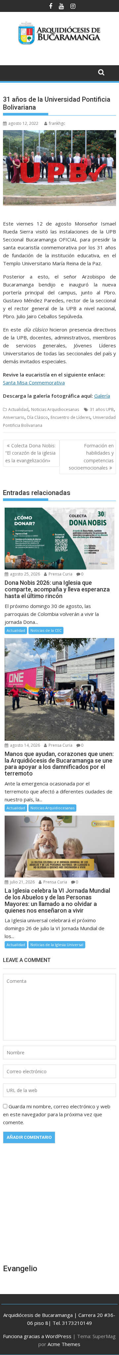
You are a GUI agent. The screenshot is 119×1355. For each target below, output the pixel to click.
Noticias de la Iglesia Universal (56, 944)
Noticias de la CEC (45, 630)
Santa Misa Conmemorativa (34, 382)
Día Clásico (37, 417)
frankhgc (57, 123)
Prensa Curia (60, 574)
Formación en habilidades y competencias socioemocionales (91, 456)
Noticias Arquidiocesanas (55, 409)
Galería (102, 395)
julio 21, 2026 (22, 882)
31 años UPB (102, 409)
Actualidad (18, 409)
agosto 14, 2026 (24, 745)
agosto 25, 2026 (24, 574)
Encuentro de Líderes (70, 417)
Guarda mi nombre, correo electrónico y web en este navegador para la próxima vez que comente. (56, 1114)
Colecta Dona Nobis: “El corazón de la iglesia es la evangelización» (30, 453)
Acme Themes (64, 1344)
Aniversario (13, 417)
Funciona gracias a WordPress (37, 1336)
